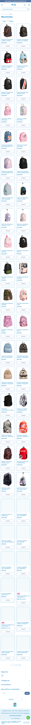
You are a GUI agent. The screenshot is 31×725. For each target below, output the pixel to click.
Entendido (26, 722)
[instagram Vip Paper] (2, 675)
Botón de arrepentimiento (15, 715)
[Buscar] (28, 9)
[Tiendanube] (15, 718)
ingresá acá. (26, 713)
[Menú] (2, 5)
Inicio (2, 14)
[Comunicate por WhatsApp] (28, 717)
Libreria (6, 14)
